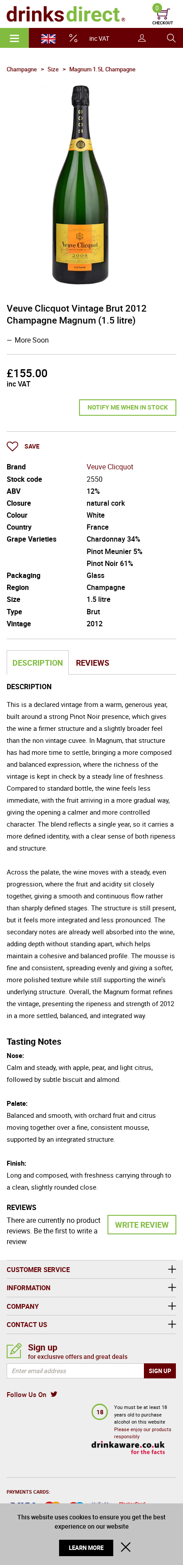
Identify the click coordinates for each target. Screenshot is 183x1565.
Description (37, 662)
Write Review (142, 1224)
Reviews (92, 662)
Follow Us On (26, 1394)
